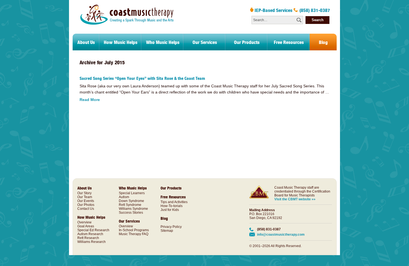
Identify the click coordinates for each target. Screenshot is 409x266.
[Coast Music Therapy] (126, 30)
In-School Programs (134, 230)
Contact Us (85, 209)
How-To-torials (172, 206)
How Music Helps (120, 42)
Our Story (84, 193)
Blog (323, 42)
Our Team (84, 197)
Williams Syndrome (133, 209)
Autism (124, 197)
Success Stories (131, 213)
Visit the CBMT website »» (295, 199)
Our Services (205, 42)
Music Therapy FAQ (133, 234)
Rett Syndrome (130, 205)
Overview (84, 222)
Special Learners (132, 193)
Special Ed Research (93, 230)
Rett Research (88, 238)
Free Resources (289, 42)
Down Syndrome (131, 201)
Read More (90, 99)
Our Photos (85, 205)
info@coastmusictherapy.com (281, 235)
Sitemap (167, 231)
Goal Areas (85, 226)
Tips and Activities (174, 202)
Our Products (247, 42)
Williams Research (91, 242)
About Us (86, 42)
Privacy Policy (171, 227)
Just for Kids (170, 210)
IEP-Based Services (273, 10)
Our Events (85, 201)
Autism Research (90, 234)
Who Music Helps (162, 42)
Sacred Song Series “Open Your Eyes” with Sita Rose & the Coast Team (142, 78)
